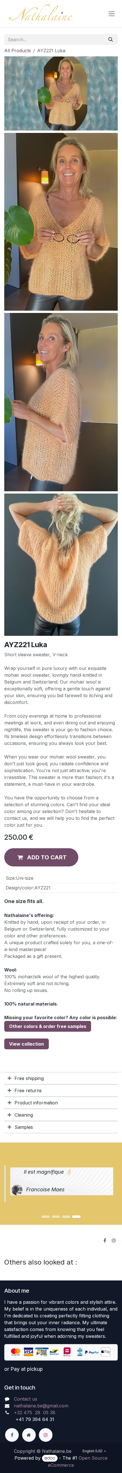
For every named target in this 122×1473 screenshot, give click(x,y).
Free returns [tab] (28, 1090)
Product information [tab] (36, 1103)
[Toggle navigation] (112, 13)
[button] (41, 857)
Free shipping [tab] (29, 1078)
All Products (17, 50)
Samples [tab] (23, 1127)
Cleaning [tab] (23, 1115)
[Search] (111, 39)
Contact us (25, 1399)
